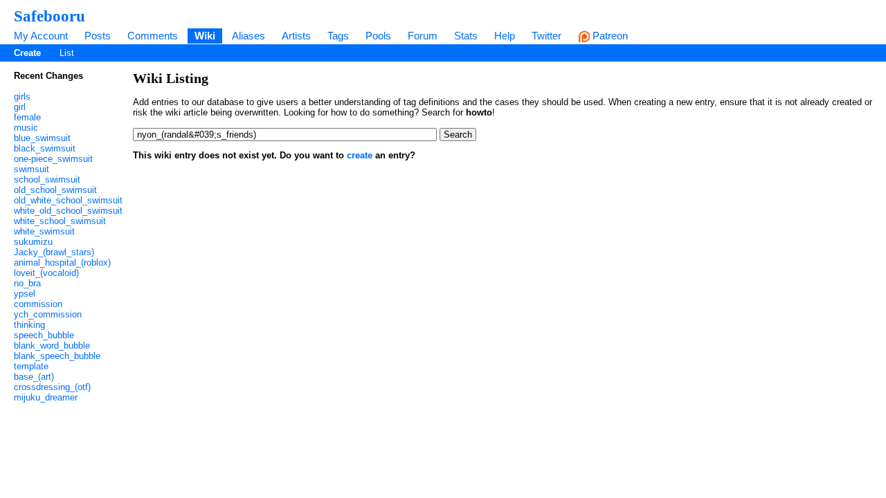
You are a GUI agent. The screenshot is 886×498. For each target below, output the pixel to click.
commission (38, 304)
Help (504, 36)
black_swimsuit (44, 148)
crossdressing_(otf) (52, 387)
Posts (97, 36)
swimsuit (31, 169)
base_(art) (34, 376)
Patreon (609, 36)
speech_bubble (44, 335)
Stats (466, 36)
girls (22, 96)
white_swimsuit (44, 231)
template (31, 366)
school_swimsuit (47, 179)
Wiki (205, 36)
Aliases (248, 36)
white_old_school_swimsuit (68, 210)
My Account (41, 36)
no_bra (27, 283)
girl (20, 107)
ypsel (24, 293)
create (359, 155)
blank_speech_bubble (57, 356)
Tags (338, 36)
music (26, 127)
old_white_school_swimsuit (68, 200)
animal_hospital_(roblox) (62, 262)
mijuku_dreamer (46, 397)
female (27, 117)
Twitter (546, 36)
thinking (29, 325)
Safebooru (49, 16)
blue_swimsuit (42, 138)
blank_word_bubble (52, 345)
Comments (152, 36)
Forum (422, 36)
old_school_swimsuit (55, 190)
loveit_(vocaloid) (46, 273)
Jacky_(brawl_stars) (54, 252)
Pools (378, 36)
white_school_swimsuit (60, 221)
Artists (296, 36)
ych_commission (48, 314)
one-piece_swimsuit (53, 159)
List (67, 53)
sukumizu (33, 242)
